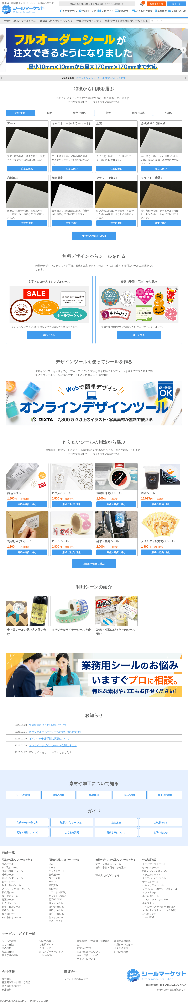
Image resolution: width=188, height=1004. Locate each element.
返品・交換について (87, 955)
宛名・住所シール (11, 906)
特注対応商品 (149, 859)
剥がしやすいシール (12, 878)
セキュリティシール (152, 885)
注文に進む (27, 168)
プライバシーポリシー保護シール (160, 888)
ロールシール (9, 881)
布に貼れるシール (11, 917)
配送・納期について (27, 832)
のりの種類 (58, 795)
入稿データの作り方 (27, 822)
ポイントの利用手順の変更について (101, 78)
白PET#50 (54, 878)
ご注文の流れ (46, 955)
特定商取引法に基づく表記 (16, 982)
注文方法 (116, 822)
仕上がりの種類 (10, 955)
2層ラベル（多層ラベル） (155, 871)
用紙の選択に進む (27, 504)
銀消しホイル (56, 910)
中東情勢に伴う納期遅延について (48, 724)
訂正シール (8, 899)
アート (52, 867)
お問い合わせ (161, 832)
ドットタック (149, 892)
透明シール (8, 874)
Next (186, 77)
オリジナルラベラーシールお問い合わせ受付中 (55, 731)
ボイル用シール (150, 896)
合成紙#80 (54, 874)
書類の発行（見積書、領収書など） (93, 943)
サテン (52, 881)
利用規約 (6, 989)
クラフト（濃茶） (58, 896)
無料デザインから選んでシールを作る (126, 20)
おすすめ (20, 112)
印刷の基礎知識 (122, 941)
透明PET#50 (55, 899)
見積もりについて (116, 832)
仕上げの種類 (165, 795)
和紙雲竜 (53, 888)
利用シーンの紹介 (123, 944)
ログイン (176, 4)
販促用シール (9, 892)
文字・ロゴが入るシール (108, 863)
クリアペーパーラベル (154, 878)
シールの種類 (23, 795)
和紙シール (8, 910)
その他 (168, 112)
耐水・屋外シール (11, 885)
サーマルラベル (150, 881)
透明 (108, 112)
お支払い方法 (84, 948)
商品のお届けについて (88, 951)
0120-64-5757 (90, 3)
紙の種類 (94, 795)
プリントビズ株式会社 (76, 978)
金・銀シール (9, 913)
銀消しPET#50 (56, 913)
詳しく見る (49, 335)
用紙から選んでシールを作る (56, 20)
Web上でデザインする (88, 20)
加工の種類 (129, 795)
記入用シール (9, 903)
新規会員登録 (156, 4)
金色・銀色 (79, 112)
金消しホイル (56, 921)
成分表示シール (10, 896)
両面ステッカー (150, 903)
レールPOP (148, 917)
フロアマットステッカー (155, 899)
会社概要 (6, 978)
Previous (1, 77)
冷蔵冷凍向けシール (12, 871)
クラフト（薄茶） (58, 892)
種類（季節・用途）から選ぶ (110, 867)
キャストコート (57, 871)
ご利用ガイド (161, 822)
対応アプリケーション (72, 822)
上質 (51, 863)
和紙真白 (53, 885)
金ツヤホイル (56, 917)
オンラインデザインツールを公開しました (53, 745)
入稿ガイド (45, 948)
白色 (49, 112)
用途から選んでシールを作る (20, 20)
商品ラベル (8, 863)
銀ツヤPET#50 (56, 906)
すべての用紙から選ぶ (94, 236)
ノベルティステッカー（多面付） (160, 910)
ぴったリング (149, 913)
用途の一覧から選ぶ (94, 563)
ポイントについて (86, 958)
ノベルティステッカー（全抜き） (160, 906)
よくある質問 (72, 832)
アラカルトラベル (151, 874)
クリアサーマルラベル (154, 863)
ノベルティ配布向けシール (16, 888)
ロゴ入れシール (10, 867)
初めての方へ (46, 941)
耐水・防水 (138, 112)
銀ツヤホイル (56, 903)
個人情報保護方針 (11, 985)
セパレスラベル (150, 867)
